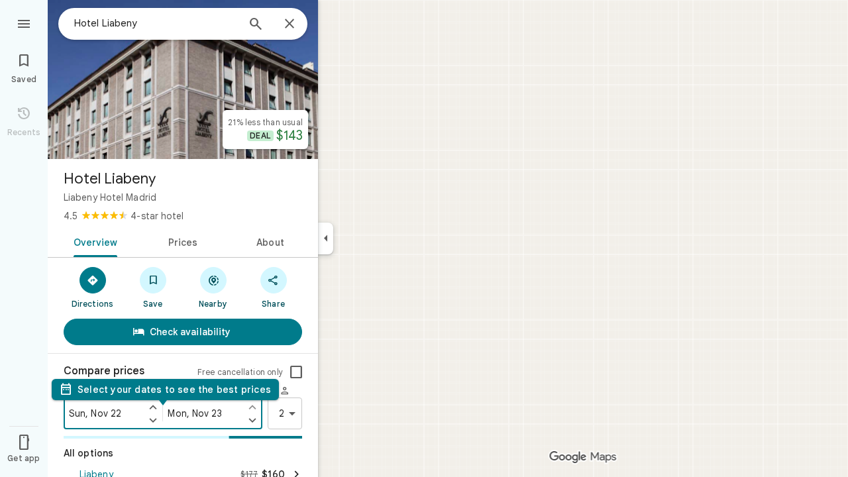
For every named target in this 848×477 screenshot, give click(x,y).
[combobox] (155, 23)
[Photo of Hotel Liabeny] (183, 79)
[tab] (93, 241)
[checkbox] (296, 372)
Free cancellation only (240, 372)
